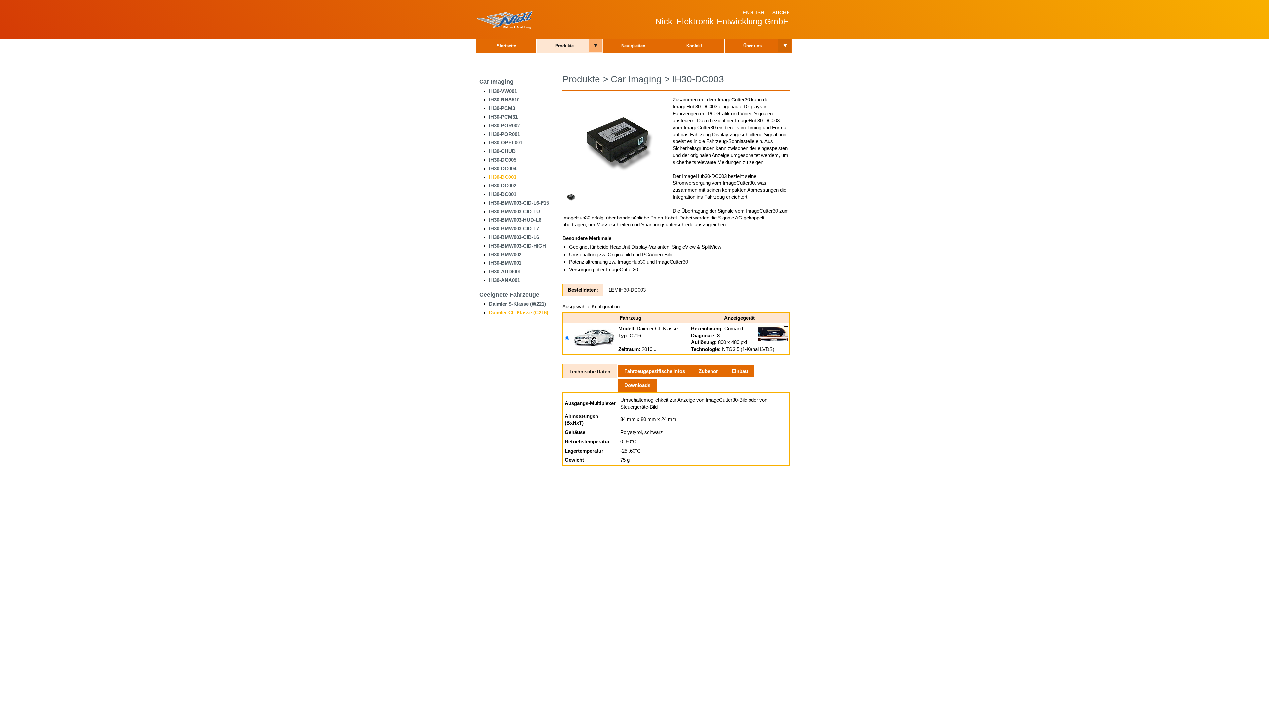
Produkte (564, 45)
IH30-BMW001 (505, 263)
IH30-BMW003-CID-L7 (514, 228)
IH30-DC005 (502, 160)
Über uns (752, 45)
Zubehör (708, 371)
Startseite (506, 45)
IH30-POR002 (504, 125)
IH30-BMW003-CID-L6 (514, 237)
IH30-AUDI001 (505, 271)
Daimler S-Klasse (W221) (517, 304)
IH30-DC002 (502, 185)
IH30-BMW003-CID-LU (514, 211)
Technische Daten (589, 371)
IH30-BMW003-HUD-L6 (515, 220)
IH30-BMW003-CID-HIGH (517, 246)
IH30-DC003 (502, 177)
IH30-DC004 (502, 168)
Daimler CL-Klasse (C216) (518, 312)
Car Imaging (496, 81)
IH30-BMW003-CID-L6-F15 (519, 203)
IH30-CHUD (502, 151)
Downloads (637, 385)
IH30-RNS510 (504, 99)
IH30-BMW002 (505, 254)
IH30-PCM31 (503, 117)
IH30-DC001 (502, 194)
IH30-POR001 (504, 134)
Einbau (740, 371)
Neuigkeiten (633, 45)
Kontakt (694, 45)
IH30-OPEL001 (505, 142)
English (753, 12)
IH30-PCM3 (502, 108)
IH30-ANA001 (504, 280)
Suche (781, 12)
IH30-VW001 (503, 91)
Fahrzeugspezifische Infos (654, 371)
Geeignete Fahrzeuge (509, 294)
